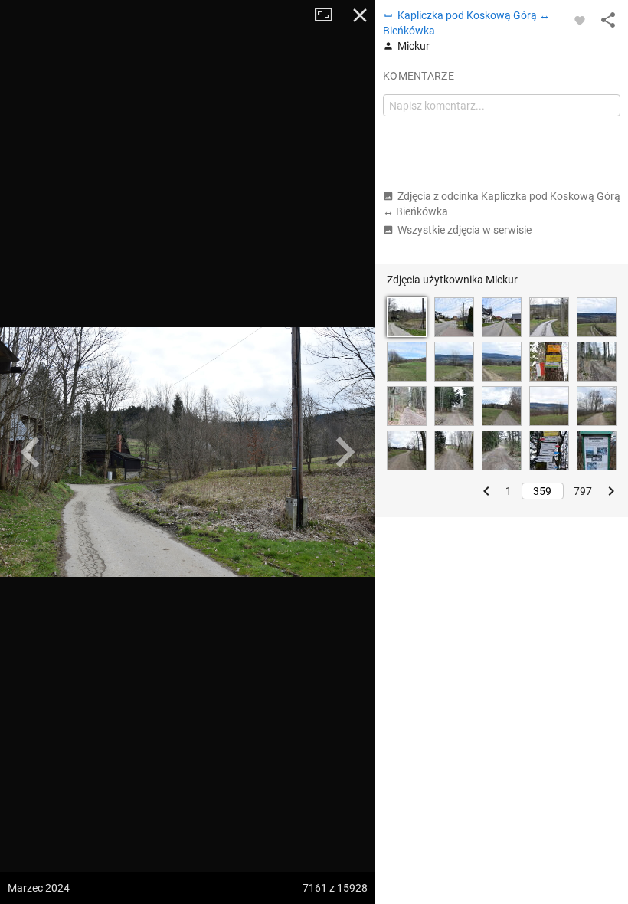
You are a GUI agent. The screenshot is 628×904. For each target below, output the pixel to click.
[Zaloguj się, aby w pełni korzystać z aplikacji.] (579, 20)
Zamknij (360, 15)
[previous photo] (30, 452)
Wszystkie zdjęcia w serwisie (464, 230)
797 (583, 491)
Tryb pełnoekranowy (329, 15)
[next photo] (344, 452)
